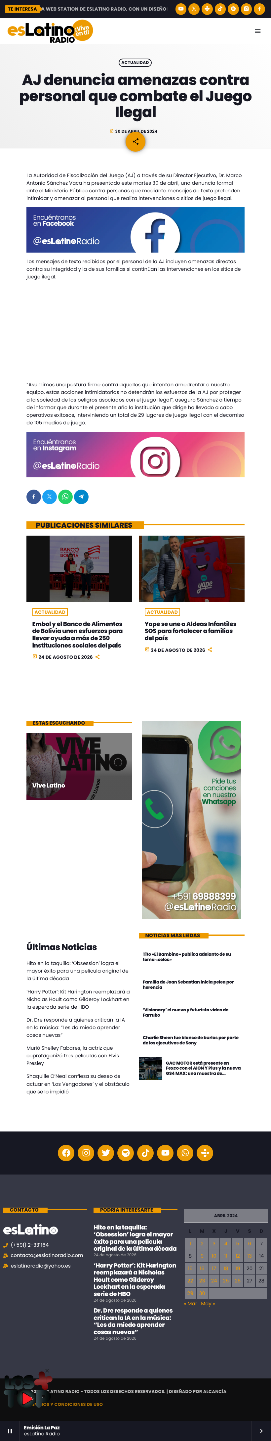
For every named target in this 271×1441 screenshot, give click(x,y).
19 (237, 1268)
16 (202, 1268)
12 (238, 1256)
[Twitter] (105, 1153)
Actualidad (135, 63)
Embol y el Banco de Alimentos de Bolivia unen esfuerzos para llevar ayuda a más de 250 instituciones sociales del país (77, 635)
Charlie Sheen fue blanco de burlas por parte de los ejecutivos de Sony (191, 1040)
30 (202, 1293)
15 (190, 1268)
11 (226, 1256)
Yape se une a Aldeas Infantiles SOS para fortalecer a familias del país (191, 631)
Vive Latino (48, 786)
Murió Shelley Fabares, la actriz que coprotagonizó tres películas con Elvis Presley (72, 1056)
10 (214, 1256)
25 (226, 1280)
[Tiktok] (145, 1153)
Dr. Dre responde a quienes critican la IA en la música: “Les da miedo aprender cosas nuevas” (75, 1028)
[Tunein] (207, 9)
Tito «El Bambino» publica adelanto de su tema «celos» (187, 957)
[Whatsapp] (185, 1153)
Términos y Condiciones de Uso (64, 1404)
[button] (47, 1370)
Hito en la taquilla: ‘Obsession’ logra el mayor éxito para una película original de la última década (77, 971)
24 (214, 1280)
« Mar (190, 1303)
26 (238, 1280)
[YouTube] (181, 9)
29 (190, 1293)
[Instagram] (246, 9)
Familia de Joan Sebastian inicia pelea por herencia (188, 984)
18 (225, 1268)
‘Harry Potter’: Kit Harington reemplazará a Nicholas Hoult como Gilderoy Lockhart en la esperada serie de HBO (78, 999)
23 (202, 1280)
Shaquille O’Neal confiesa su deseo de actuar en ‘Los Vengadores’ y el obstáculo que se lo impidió (78, 1084)
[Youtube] (165, 1153)
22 (190, 1280)
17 (214, 1268)
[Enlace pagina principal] (50, 31)
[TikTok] (220, 9)
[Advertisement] (135, 332)
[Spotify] (233, 9)
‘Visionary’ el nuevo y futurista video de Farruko (185, 1012)
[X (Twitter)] (194, 9)
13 (249, 1256)
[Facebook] (259, 9)
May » (208, 1303)
